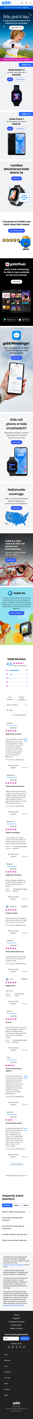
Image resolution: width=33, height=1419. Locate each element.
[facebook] (16, 1347)
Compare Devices (16, 1321)
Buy (10, 79)
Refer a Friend (16, 1328)
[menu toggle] (30, 3)
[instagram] (9, 1347)
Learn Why (11, 560)
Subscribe (24, 1338)
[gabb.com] (6, 3)
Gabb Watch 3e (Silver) (19, 995)
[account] (22, 3)
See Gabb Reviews (16, 231)
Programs (7, 1372)
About (6, 1384)
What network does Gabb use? (14, 1240)
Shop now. (26, 7)
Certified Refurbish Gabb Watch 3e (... (19, 847)
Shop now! (27, 59)
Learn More (20, 79)
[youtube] (20, 1347)
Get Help (7, 1378)
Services (7, 1360)
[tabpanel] (16, 945)
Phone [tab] (16, 1205)
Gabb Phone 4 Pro (21, 925)
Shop (16, 1315)
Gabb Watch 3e (20, 1149)
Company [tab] (6, 1205)
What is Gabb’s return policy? (14, 1212)
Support (16, 1318)
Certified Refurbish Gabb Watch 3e (20, 890)
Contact (7, 1389)
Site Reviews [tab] (9, 698)
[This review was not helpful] (25, 768)
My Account (16, 1325)
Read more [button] (25, 740)
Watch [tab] (25, 1205)
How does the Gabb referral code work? (13, 1227)
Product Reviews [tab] (22, 698)
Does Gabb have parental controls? (12, 1219)
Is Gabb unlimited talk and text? (14, 1234)
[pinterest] (12, 1347)
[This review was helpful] (22, 768)
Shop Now (16, 178)
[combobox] (20, 715)
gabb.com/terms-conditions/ (13, 1265)
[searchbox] (15, 704)
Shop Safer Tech (16, 28)
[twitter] (24, 1347)
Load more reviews (16, 1164)
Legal (6, 1395)
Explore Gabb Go (16, 613)
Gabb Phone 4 (20, 760)
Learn (6, 1366)
